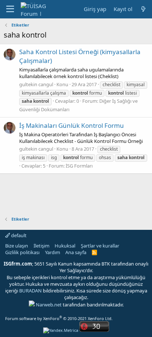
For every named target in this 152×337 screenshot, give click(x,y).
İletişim (41, 245)
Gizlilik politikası (22, 252)
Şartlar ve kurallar (100, 245)
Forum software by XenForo (59, 318)
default (18, 235)
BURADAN (30, 290)
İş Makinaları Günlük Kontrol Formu (71, 125)
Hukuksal (65, 245)
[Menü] (10, 9)
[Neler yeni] (143, 9)
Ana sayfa (75, 252)
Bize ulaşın (16, 245)
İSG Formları (79, 165)
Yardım (52, 252)
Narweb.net (49, 304)
